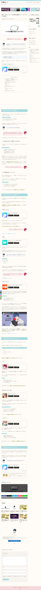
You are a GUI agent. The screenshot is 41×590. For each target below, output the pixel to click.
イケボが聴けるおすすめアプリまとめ (9, 90)
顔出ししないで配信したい (32, 44)
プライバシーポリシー (24, 587)
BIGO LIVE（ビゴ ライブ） (32, 33)
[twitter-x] (37, 0)
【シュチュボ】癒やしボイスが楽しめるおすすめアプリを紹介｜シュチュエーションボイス (17, 474)
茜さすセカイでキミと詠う (8, 88)
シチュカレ (6, 89)
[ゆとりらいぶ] (4, 2)
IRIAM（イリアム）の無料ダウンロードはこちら (9, 233)
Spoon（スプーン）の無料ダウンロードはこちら (9, 333)
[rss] (38, 0)
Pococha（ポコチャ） (32, 31)
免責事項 (20, 587)
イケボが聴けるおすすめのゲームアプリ (9, 86)
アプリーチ (15, 241)
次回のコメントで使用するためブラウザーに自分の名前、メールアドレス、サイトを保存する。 (14, 576)
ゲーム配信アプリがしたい (32, 42)
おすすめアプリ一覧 (9, 482)
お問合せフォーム (16, 587)
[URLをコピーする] (1, 298)
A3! (5, 87)
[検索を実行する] (39, 26)
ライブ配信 (3, 482)
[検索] (39, 0)
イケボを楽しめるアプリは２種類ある (9, 78)
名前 (3, 566)
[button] (3, 496)
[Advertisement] (14, 100)
